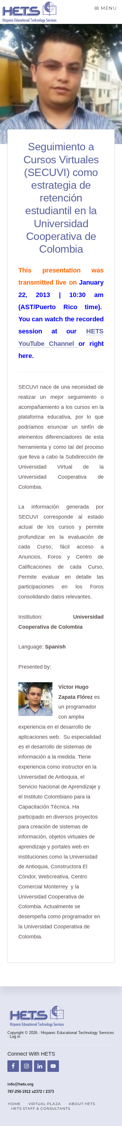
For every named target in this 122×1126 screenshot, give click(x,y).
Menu (109, 8)
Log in (15, 1036)
